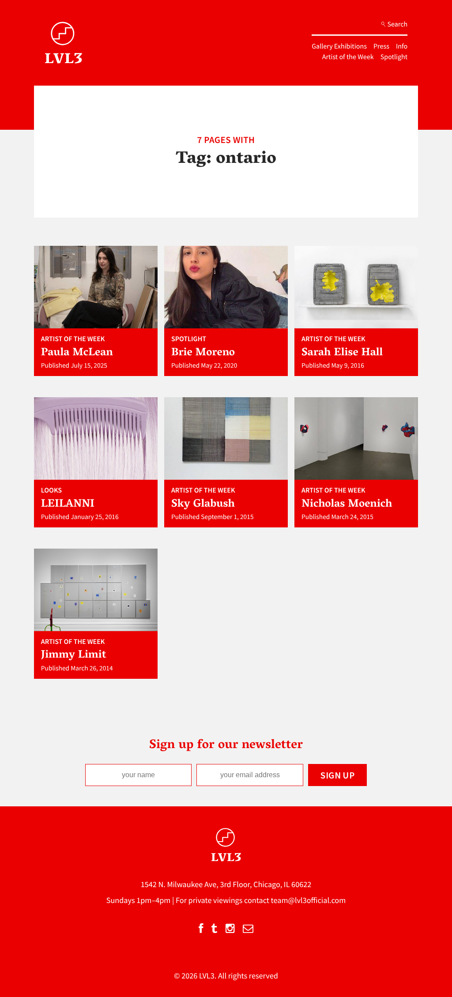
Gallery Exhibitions (339, 46)
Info (401, 46)
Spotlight (393, 57)
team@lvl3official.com (308, 900)
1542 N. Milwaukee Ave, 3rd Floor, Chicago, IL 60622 (226, 884)
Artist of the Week (348, 57)
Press (381, 46)
